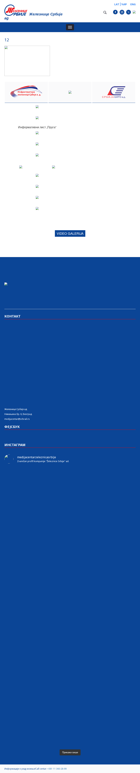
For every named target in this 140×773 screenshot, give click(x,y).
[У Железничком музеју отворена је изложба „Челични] (36, 549)
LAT (116, 4)
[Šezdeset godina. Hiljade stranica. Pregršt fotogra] (36, 628)
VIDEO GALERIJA (70, 233)
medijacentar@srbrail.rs (17, 419)
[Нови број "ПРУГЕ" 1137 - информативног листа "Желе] (103, 476)
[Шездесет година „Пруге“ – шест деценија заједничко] (103, 681)
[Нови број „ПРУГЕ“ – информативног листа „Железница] (36, 476)
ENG (133, 4)
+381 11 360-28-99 (57, 768)
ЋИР (124, 4)
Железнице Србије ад (15, 409)
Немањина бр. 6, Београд (18, 414)
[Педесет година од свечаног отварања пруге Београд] (103, 492)
